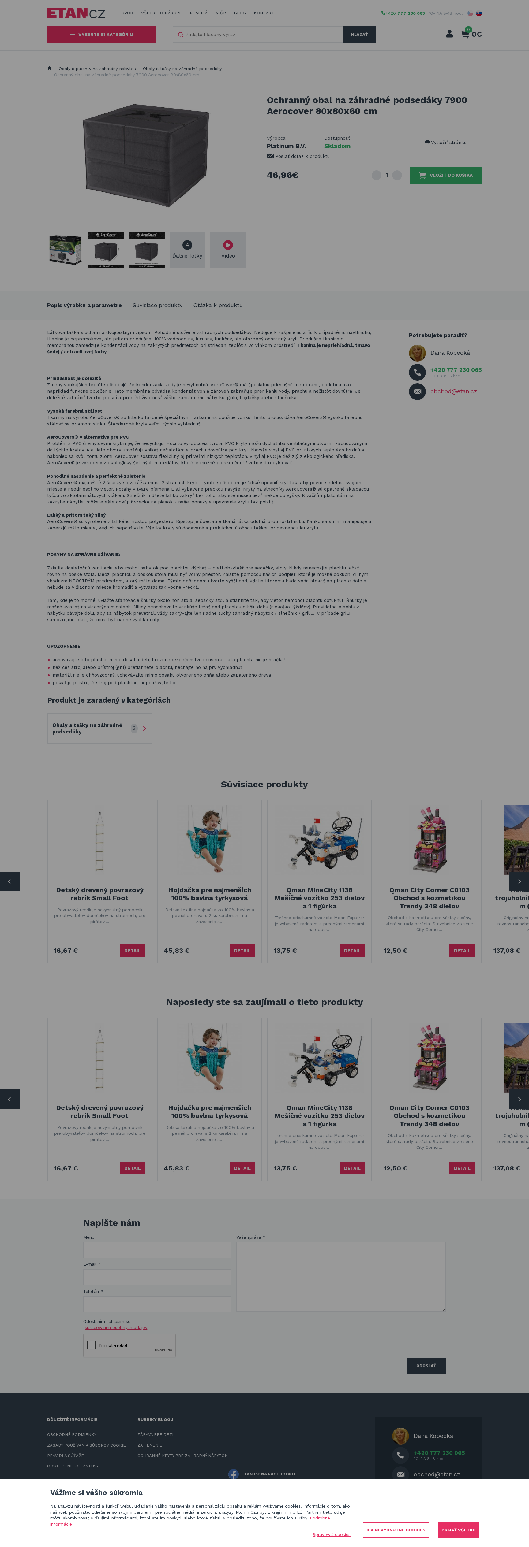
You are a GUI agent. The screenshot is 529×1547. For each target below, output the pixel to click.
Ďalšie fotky (187, 250)
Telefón (93, 1291)
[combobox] (258, 34)
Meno (89, 1237)
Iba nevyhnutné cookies (396, 1529)
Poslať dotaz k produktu (302, 156)
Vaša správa (250, 1237)
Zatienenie (149, 1445)
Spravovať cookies (332, 1534)
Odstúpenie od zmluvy (73, 1466)
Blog (240, 12)
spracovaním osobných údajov (116, 1327)
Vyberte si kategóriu (105, 34)
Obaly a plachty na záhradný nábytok (97, 68)
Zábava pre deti (155, 1434)
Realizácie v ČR (208, 12)
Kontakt (264, 12)
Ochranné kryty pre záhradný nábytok (182, 1455)
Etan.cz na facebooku (268, 1473)
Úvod (127, 12)
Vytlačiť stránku (448, 142)
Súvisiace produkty (157, 305)
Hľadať (359, 34)
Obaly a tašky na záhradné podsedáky (182, 68)
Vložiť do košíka (451, 175)
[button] (470, 13)
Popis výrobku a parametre (84, 305)
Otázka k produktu (218, 305)
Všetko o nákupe (161, 12)
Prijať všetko (458, 1529)
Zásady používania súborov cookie (86, 1445)
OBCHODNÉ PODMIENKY (71, 1434)
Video (228, 256)
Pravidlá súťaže (65, 1455)
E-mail (92, 1264)
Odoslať (426, 1365)
